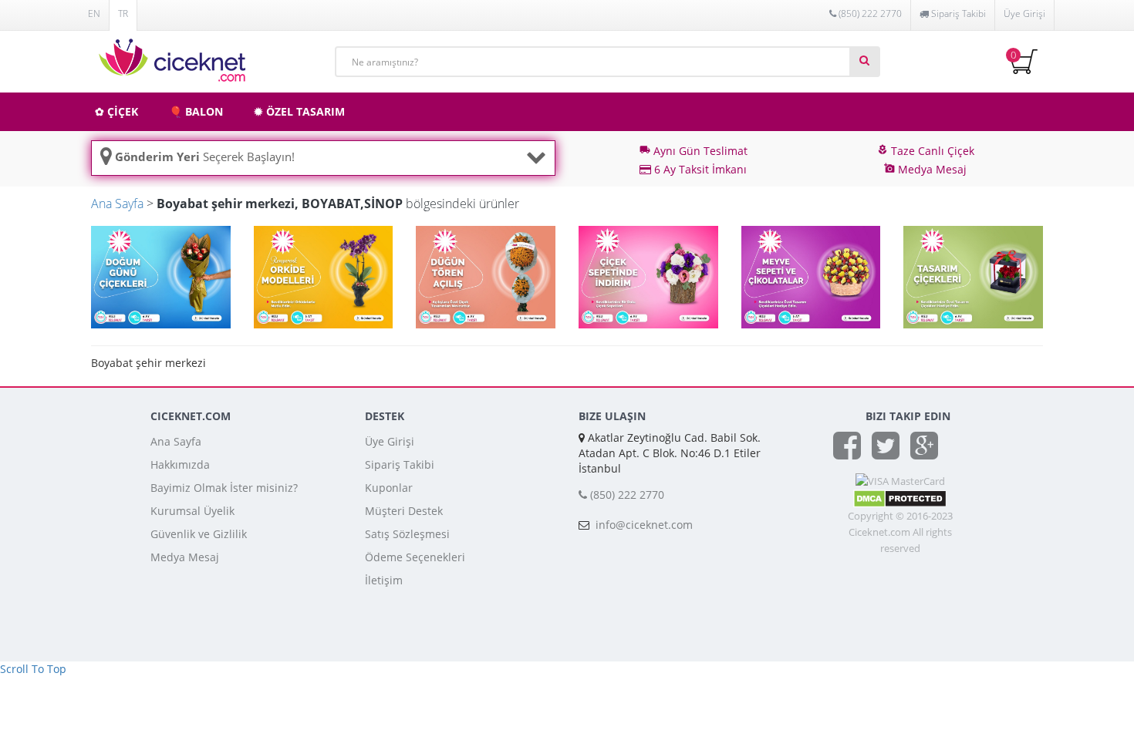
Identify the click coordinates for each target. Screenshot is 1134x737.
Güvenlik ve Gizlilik (198, 534)
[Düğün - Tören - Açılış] (485, 275)
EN (94, 13)
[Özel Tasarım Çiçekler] (973, 275)
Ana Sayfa (117, 203)
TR (123, 13)
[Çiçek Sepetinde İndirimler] (648, 275)
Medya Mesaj (184, 557)
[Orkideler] (323, 275)
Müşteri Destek (404, 510)
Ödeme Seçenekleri (415, 557)
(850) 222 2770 (869, 13)
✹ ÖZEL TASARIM (299, 111)
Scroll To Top (33, 668)
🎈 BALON (196, 111)
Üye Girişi (1024, 13)
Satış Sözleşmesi (407, 534)
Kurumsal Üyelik (192, 510)
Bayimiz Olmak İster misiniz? (224, 487)
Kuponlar (389, 487)
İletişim (384, 580)
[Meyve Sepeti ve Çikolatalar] (811, 275)
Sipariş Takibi (399, 464)
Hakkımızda (180, 464)
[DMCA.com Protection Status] (900, 497)
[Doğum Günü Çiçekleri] (161, 275)
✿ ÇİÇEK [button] (116, 111)
